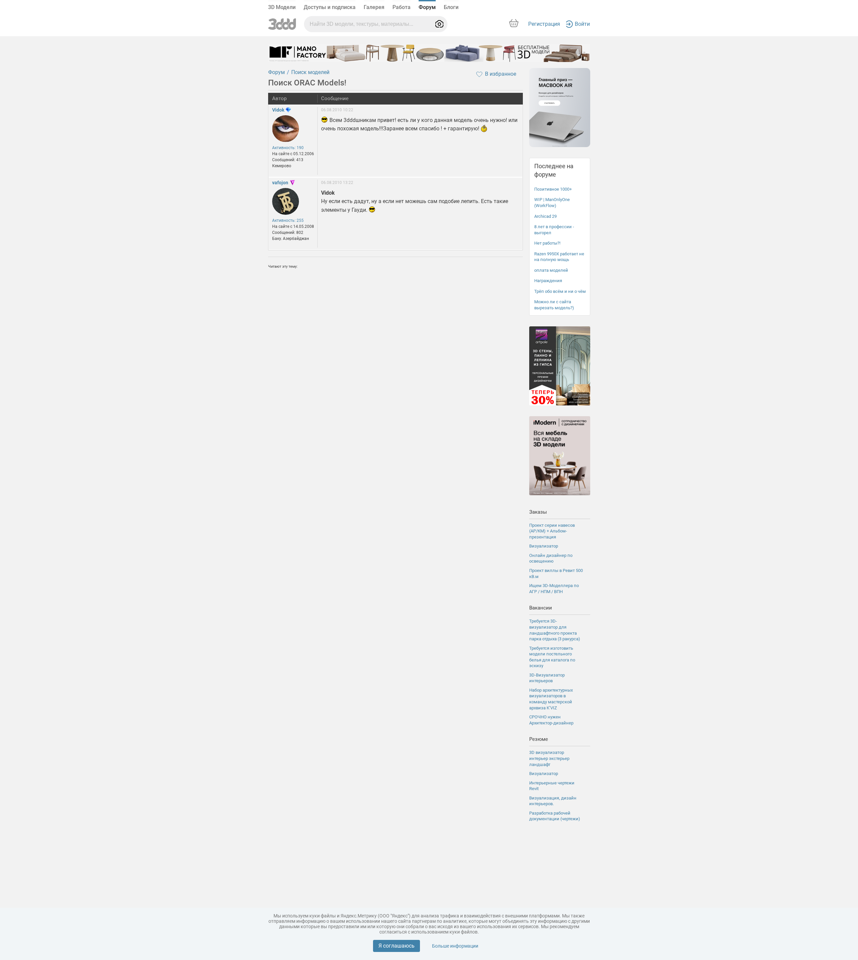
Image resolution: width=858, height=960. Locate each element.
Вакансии (540, 608)
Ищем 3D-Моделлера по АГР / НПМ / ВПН (554, 588)
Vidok (278, 110)
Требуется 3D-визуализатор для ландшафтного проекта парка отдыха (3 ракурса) (554, 630)
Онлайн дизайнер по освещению (550, 558)
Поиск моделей (310, 72)
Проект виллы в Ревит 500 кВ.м (556, 573)
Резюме (538, 739)
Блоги (451, 7)
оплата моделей (551, 270)
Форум (427, 7)
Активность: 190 (288, 147)
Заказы (538, 512)
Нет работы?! (547, 243)
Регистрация (544, 24)
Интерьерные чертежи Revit (551, 785)
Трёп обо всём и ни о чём (560, 291)
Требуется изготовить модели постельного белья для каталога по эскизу (552, 657)
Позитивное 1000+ (553, 189)
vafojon (280, 182)
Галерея (374, 7)
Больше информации (455, 946)
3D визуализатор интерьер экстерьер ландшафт (549, 758)
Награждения (548, 280)
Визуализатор (543, 546)
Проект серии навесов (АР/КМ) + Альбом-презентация (552, 531)
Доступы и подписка (330, 7)
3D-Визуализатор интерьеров (547, 678)
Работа (401, 7)
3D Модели (282, 7)
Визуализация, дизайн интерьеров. (552, 801)
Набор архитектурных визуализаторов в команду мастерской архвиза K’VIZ (551, 699)
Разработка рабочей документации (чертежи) (554, 816)
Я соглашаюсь (396, 946)
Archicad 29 (545, 216)
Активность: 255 (288, 220)
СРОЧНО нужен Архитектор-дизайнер (551, 719)
